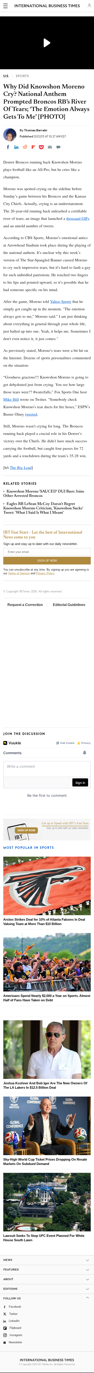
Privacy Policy (45, 573)
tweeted (31, 414)
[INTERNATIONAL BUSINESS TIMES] (47, 6)
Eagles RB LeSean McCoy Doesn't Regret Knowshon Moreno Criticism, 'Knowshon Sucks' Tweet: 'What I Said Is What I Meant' (43, 508)
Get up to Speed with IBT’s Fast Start (65, 823)
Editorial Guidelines (69, 605)
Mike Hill (11, 399)
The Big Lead (21, 467)
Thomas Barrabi (35, 130)
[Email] (50, 147)
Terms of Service (19, 573)
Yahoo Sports (60, 301)
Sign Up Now (26, 830)
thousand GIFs (77, 218)
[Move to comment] (58, 147)
